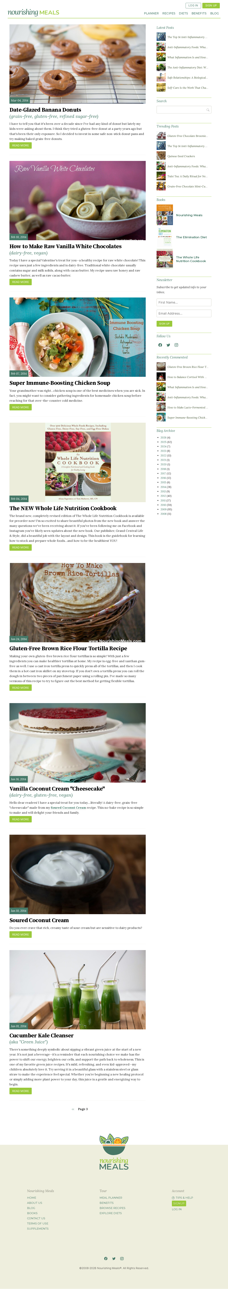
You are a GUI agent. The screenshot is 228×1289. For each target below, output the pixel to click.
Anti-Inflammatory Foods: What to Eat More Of (196, 47)
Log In (193, 5)
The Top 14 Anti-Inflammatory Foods (189, 37)
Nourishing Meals (189, 215)
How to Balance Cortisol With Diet (188, 377)
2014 (163, 487)
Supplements (38, 1228)
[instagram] (176, 344)
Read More (20, 145)
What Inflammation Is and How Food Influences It (197, 57)
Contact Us (36, 1218)
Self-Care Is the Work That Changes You (192, 87)
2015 (163, 482)
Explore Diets (111, 1213)
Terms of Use (37, 1223)
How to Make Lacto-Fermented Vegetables (193, 407)
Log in (177, 1209)
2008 (163, 513)
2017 (163, 473)
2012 (163, 496)
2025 (163, 442)
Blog (214, 13)
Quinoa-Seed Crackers (181, 156)
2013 (163, 491)
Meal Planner (111, 1197)
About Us (34, 1203)
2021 (163, 460)
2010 (163, 505)
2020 (163, 464)
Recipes (168, 13)
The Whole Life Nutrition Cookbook (191, 259)
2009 (163, 509)
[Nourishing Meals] (33, 12)
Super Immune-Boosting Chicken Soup (59, 383)
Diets (183, 13)
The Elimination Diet (191, 237)
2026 (163, 437)
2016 (163, 478)
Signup (179, 1203)
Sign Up (211, 5)
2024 (163, 446)
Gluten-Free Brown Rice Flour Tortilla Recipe (68, 648)
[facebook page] (160, 344)
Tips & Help (184, 1197)
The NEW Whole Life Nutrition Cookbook (63, 508)
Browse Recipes (112, 1208)
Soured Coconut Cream (68, 808)
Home (31, 1197)
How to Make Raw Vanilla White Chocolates (65, 249)
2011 (163, 500)
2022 (163, 455)
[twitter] (168, 344)
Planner (151, 13)
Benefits (198, 13)
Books (32, 1213)
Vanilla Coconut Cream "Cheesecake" (57, 791)
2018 (163, 469)
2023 (163, 451)
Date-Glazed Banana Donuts (53, 112)
